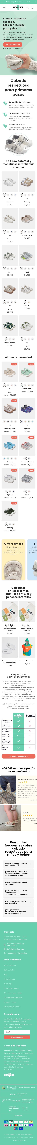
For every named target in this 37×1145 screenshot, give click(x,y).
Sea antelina (27, 389)
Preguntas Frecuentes (12, 1007)
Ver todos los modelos (17, 756)
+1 (10, 198)
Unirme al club (17, 1037)
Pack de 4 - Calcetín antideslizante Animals (27, 627)
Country (27, 305)
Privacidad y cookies (11, 988)
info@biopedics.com (15, 949)
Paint (27, 346)
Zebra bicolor (10, 342)
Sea (10, 392)
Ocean (10, 462)
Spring (10, 495)
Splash (27, 428)
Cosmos (9, 202)
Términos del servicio (11, 1137)
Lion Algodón (9, 428)
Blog (5, 974)
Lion (10, 309)
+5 (10, 235)
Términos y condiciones (13, 993)
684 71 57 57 (12, 946)
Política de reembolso (19, 1140)
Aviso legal (8, 984)
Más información (18, 1115)
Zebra (9, 239)
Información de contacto (25, 1134)
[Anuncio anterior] (2, 2)
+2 (10, 425)
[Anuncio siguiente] (35, 2)
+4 (27, 342)
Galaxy (27, 202)
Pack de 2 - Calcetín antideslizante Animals (10, 627)
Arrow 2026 (27, 235)
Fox (9, 272)
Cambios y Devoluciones (13, 997)
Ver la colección (10, 965)
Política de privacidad (27, 1137)
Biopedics (12, 1134)
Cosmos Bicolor (27, 462)
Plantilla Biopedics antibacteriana (10, 662)
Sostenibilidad (9, 979)
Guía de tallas (9, 970)
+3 (10, 305)
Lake (27, 495)
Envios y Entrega (10, 1002)
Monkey (10, 528)
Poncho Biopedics (27, 661)
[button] (4, 7)
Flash (27, 272)
